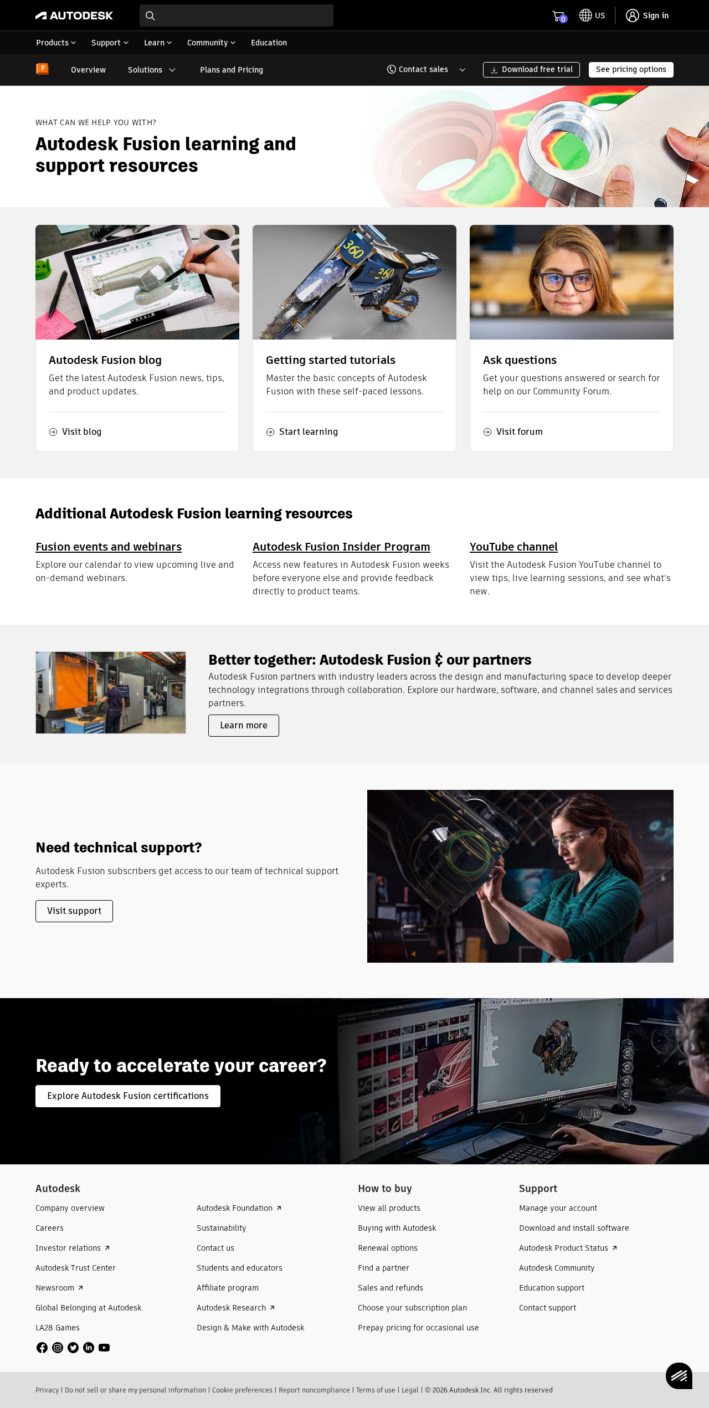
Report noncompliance (314, 1390)
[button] (420, 69)
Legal (410, 1390)
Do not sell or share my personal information (135, 1390)
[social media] (73, 1347)
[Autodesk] (74, 15)
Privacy (47, 1390)
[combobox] (236, 15)
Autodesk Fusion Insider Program (341, 546)
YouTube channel (514, 546)
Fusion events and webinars (108, 546)
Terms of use (375, 1390)
